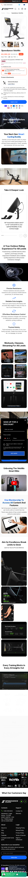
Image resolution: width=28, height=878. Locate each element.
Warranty (18, 813)
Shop (24, 1)
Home (3, 13)
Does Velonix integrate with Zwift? (11, 755)
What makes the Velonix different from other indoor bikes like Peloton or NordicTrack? (12, 735)
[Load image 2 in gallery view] (10, 44)
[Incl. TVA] (8, 57)
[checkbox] (14, 71)
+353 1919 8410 (7, 5)
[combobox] (7, 438)
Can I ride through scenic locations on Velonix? (10, 748)
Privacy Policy (20, 833)
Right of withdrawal (19, 839)
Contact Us (19, 811)
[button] (15, 9)
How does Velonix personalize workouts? (12, 761)
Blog (2, 833)
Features (3, 835)
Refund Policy (20, 830)
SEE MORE (14, 453)
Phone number (7, 434)
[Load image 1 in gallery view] (4, 44)
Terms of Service (21, 835)
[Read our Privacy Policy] (24, 447)
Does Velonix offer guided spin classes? (12, 742)
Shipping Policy (20, 828)
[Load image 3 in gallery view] (16, 44)
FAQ (18, 725)
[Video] (14, 483)
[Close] (25, 420)
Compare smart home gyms (7, 839)
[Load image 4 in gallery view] (23, 44)
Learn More (11, 84)
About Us (4, 828)
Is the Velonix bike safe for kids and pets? (12, 767)
